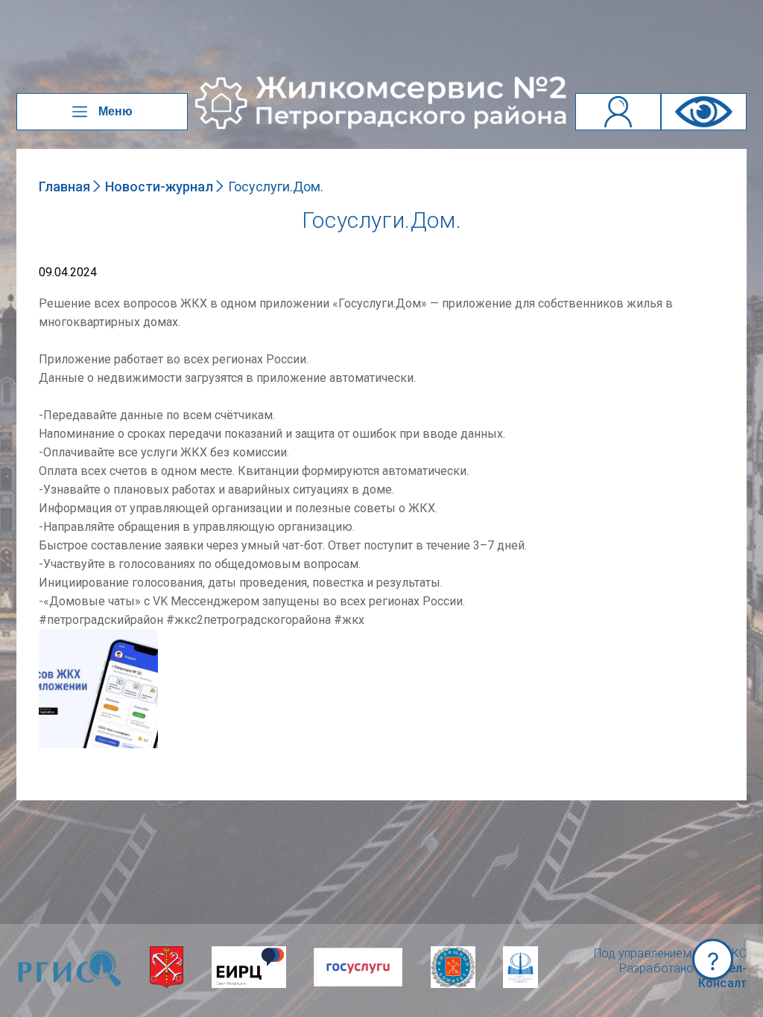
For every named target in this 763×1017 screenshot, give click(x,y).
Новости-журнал (159, 186)
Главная (64, 186)
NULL (54, 636)
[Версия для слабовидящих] (703, 111)
